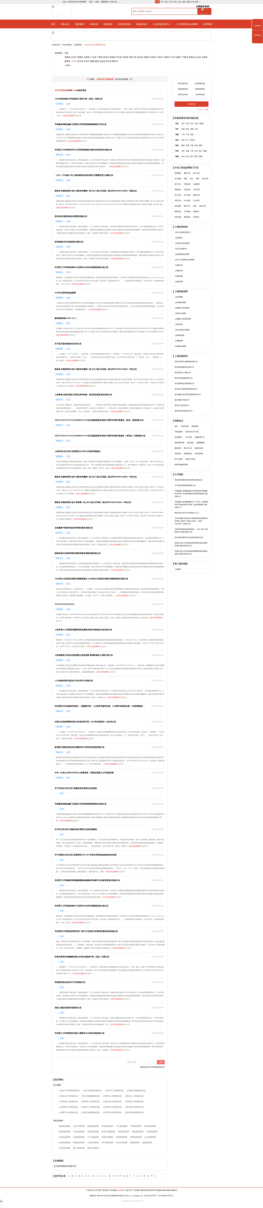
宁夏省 (185, 57)
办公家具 (196, 200)
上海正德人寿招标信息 (112, 1101)
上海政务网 (179, 282)
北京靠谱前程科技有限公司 (64, 1166)
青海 (196, 145)
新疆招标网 (147, 1143)
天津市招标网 (121, 1143)
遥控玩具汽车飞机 (192, 432)
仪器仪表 (187, 190)
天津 (187, 123)
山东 (179, 2)
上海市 (74, 61)
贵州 (187, 156)
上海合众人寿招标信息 (134, 1096)
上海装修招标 (179, 335)
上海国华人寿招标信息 (90, 1101)
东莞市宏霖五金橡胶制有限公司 (186, 362)
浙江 (175, 2)
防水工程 (196, 173)
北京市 (74, 57)
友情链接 (158, 1190)
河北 (192, 2)
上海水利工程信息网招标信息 (94, 45)
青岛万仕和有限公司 (182, 405)
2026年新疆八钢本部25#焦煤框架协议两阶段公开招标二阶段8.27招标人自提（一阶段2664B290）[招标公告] (191, 521)
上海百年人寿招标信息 (68, 1112)
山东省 (198, 57)
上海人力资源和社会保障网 (184, 260)
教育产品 (187, 206)
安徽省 (67, 57)
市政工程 (205, 179)
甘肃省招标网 (107, 1126)
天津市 (87, 61)
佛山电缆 (190, 443)
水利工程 (196, 190)
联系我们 (106, 1190)
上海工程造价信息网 (182, 330)
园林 (185, 179)
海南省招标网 (64, 1132)
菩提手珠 (178, 454)
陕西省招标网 (79, 1143)
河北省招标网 (79, 1132)
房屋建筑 (178, 173)
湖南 (191, 129)
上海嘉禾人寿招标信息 (134, 1101)
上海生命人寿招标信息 (68, 1096)
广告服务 (136, 1190)
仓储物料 (196, 184)
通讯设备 (178, 211)
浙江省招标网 (79, 1148)
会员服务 (121, 1190)
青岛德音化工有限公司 (183, 372)
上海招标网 (77, 45)
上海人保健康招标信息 (90, 1096)
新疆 (97, 61)
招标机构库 (141, 24)
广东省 (93, 57)
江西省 (166, 57)
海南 (191, 134)
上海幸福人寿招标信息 (68, 1101)
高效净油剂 (199, 448)
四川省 (80, 61)
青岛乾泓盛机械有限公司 (184, 378)
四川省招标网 (107, 1143)
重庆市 (115, 61)
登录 (206, 110)
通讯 (194, 206)
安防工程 (178, 200)
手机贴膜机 (179, 432)
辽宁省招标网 (93, 1137)
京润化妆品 (185, 426)
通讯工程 (202, 206)
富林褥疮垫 (188, 454)
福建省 (80, 57)
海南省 (112, 57)
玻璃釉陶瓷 (200, 443)
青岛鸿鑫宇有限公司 (182, 400)
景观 (197, 179)
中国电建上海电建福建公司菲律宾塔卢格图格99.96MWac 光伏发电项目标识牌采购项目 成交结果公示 (191, 493)
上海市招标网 (93, 1143)
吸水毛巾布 (188, 448)
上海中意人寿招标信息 (112, 1112)
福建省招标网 (93, 1126)
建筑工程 (187, 173)
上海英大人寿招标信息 (90, 1107)
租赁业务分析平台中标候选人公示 (187, 513)
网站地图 (166, 1190)
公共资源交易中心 (161, 24)
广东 (162, 2)
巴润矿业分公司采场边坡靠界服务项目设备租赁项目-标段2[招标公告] (191, 544)
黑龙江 (192, 140)
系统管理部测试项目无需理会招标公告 (188, 480)
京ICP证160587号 (150, 1196)
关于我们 (98, 1190)
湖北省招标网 (123, 1132)
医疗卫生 (178, 184)
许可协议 (188, 437)
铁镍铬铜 (194, 426)
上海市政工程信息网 (182, 243)
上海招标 (178, 569)
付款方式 (128, 1190)
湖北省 (140, 57)
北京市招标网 (79, 1126)
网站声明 (151, 1190)
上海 (191, 151)
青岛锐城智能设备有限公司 (184, 367)
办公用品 (187, 200)
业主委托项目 (124, 24)
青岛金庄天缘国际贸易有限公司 (186, 389)
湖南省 (146, 57)
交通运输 (187, 184)
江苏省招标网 (64, 1137)
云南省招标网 (64, 1148)
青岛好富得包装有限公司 (184, 411)
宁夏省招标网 (121, 1137)
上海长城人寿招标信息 (134, 1107)
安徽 (188, 2)
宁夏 (191, 145)
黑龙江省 (133, 57)
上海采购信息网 (180, 302)
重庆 (196, 156)
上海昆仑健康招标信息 (90, 1112)
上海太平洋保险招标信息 (69, 1091)
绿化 (191, 179)
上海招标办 (179, 238)
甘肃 (187, 145)
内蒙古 (179, 57)
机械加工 (196, 211)
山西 (196, 123)
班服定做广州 (200, 437)
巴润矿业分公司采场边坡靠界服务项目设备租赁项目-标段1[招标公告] (191, 552)
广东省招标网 (121, 1126)
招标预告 (79, 24)
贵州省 (106, 57)
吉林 (183, 140)
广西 (187, 134)
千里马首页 (90, 1190)
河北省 (119, 57)
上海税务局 (179, 265)
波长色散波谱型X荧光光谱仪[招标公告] (189, 537)
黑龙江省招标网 (108, 1132)
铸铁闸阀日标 (179, 443)
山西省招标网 (64, 1143)
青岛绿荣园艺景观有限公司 (184, 383)
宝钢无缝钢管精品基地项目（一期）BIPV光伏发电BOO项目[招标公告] (191, 530)
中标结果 (93, 24)
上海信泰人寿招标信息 (112, 1107)
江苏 (170, 2)
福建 (205, 151)
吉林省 (153, 57)
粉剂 (176, 426)
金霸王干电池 (190, 459)
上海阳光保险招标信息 (136, 1091)
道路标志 (178, 190)
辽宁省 (172, 57)
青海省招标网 (135, 1137)
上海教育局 (179, 271)
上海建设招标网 (180, 346)
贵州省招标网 (150, 1126)
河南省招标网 (93, 1132)
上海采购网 (179, 297)
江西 (196, 129)
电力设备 (178, 195)
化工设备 (187, 195)
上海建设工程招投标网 (183, 319)
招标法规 (143, 1190)
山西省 (204, 57)
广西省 (99, 57)
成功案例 (113, 1190)
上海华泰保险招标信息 (134, 1112)
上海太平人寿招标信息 (114, 1091)
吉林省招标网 (152, 1132)
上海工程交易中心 (181, 249)
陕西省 (67, 61)
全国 (66, 53)
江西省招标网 (79, 1137)
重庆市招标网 (93, 1148)
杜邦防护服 (199, 454)
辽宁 (187, 140)
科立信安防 (179, 459)
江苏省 (159, 57)
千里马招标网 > (67, 45)
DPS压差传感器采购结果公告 (185, 485)
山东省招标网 (150, 1137)
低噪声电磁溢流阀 (181, 465)
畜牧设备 (187, 217)
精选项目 (108, 24)
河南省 (125, 57)
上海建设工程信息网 (182, 308)
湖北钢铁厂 (179, 437)
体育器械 (178, 206)
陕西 (183, 145)
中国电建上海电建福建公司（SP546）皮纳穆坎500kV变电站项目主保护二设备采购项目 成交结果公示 (191, 504)
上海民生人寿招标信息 (112, 1096)
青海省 (192, 57)
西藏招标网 (135, 1143)
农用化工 (196, 217)
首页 (53, 24)
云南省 (102, 61)
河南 (183, 129)
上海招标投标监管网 (182, 254)
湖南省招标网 (137, 1132)
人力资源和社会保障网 (187, 24)
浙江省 (109, 61)
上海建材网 (179, 341)
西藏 (92, 61)
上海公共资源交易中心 (183, 232)
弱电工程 (196, 195)
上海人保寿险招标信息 (92, 1091)
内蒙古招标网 (107, 1137)
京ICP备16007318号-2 (166, 1196)
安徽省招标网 (64, 1126)
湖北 (183, 2)
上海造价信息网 (180, 313)
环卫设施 (178, 179)
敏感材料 (178, 448)
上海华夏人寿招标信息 (68, 1107)
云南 (183, 156)
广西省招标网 (135, 1126)
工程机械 (187, 211)
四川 (191, 156)
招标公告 (65, 24)
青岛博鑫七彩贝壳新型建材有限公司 (188, 394)
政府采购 (207, 24)
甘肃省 (87, 57)
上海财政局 (179, 276)
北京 (166, 2)
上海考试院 (179, 324)
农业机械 (178, 217)
